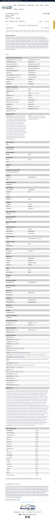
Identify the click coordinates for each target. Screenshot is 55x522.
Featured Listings (31, 5)
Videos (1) (40, 21)
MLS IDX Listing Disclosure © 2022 (28, 514)
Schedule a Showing (14, 21)
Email (23, 512)
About (15, 5)
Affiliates (16, 9)
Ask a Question (22, 21)
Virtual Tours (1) (46, 21)
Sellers (41, 5)
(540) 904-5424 (17, 512)
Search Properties (21, 5)
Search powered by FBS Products (27, 502)
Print (8, 21)
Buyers (37, 5)
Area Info (47, 5)
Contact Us (21, 9)
